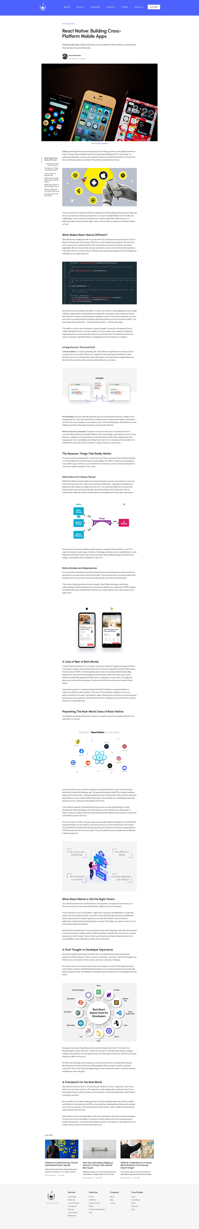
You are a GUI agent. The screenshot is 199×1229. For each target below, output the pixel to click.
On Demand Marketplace (97, 1209)
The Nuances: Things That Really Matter (51, 169)
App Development (68, 24)
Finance (91, 1197)
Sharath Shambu (75, 55)
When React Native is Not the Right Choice (51, 185)
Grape (133, 1197)
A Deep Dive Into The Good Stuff (53, 164)
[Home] (43, 7)
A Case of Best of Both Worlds (50, 174)
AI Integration (72, 1206)
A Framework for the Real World (51, 194)
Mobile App (71, 1200)
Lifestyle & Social (94, 1203)
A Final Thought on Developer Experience (51, 190)
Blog (111, 1200)
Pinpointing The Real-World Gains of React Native (51, 180)
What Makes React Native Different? (51, 159)
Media (91, 1206)
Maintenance (72, 1215)
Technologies (72, 1197)
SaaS (90, 1212)
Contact (112, 1203)
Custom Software (73, 1203)
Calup (133, 1209)
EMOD (133, 1203)
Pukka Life (134, 1206)
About (112, 1197)
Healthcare (92, 1200)
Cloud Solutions (73, 1212)
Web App (71, 1209)
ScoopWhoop (135, 1200)
